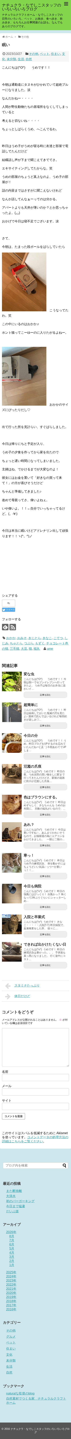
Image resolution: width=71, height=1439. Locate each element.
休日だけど (22, 996)
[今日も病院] (12, 893)
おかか (11, 638)
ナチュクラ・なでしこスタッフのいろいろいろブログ (31, 7)
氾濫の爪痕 (32, 766)
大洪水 (11, 1196)
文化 (9, 1354)
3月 (11, 1256)
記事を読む (45, 695)
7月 (11, 1240)
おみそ (22, 638)
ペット (44, 53)
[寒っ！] (12, 863)
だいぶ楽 (12, 1211)
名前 (5, 1071)
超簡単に (31, 705)
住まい (55, 53)
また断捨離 (14, 1191)
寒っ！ (29, 855)
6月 (11, 1244)
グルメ (11, 1336)
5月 (11, 1248)
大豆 (24, 648)
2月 (11, 1261)
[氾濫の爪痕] (12, 774)
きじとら (34, 638)
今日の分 (31, 736)
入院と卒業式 (34, 917)
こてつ (58, 638)
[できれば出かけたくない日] (12, 952)
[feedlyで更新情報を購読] (5, 627)
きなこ (47, 638)
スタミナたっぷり (27, 985)
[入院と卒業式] (12, 924)
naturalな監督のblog (20, 1393)
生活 (21, 59)
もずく (40, 643)
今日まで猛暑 (15, 1206)
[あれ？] (12, 832)
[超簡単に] (12, 712)
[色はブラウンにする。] (12, 804)
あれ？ (29, 825)
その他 (33, 53)
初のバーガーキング (20, 1201)
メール (6, 1086)
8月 (11, 1236)
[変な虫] (12, 681)
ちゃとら (16, 643)
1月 (11, 1265)
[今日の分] (12, 743)
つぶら (29, 643)
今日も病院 (32, 886)
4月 (11, 1252)
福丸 (37, 648)
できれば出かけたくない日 (45, 944)
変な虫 (29, 674)
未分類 (11, 59)
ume (50, 648)
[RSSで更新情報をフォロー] (12, 627)
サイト (6, 1100)
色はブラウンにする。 (41, 797)
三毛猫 (14, 648)
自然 (29, 59)
